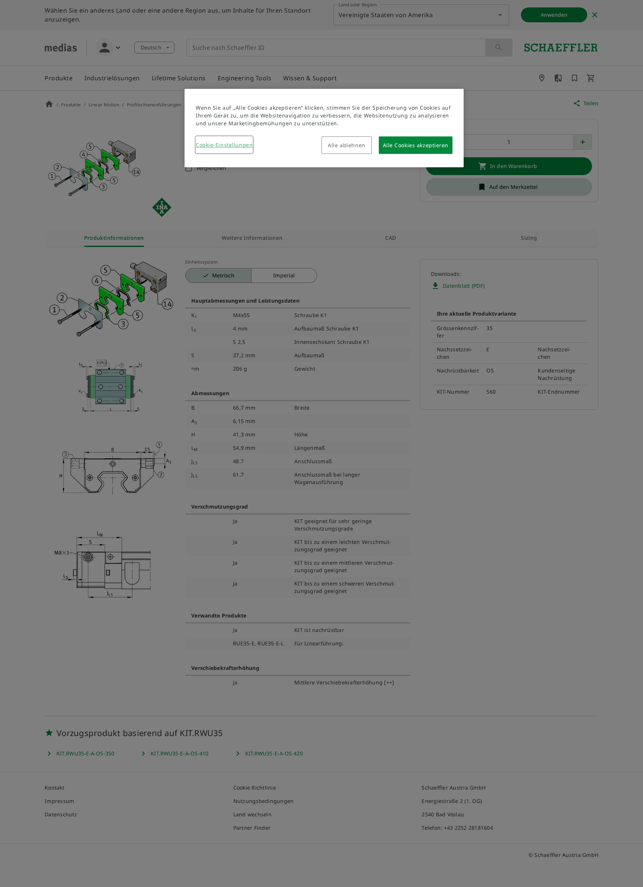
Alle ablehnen (346, 145)
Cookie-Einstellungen (224, 144)
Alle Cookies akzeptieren (415, 145)
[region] (324, 128)
